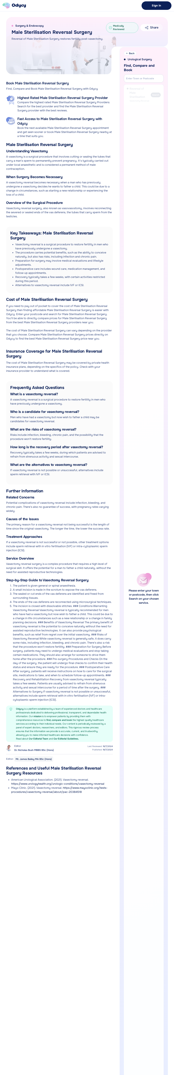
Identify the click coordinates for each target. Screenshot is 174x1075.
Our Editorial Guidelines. (66, 738)
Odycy (20, 708)
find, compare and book (59, 720)
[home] (14, 5)
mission (37, 716)
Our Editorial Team (39, 738)
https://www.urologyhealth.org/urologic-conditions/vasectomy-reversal (57, 784)
